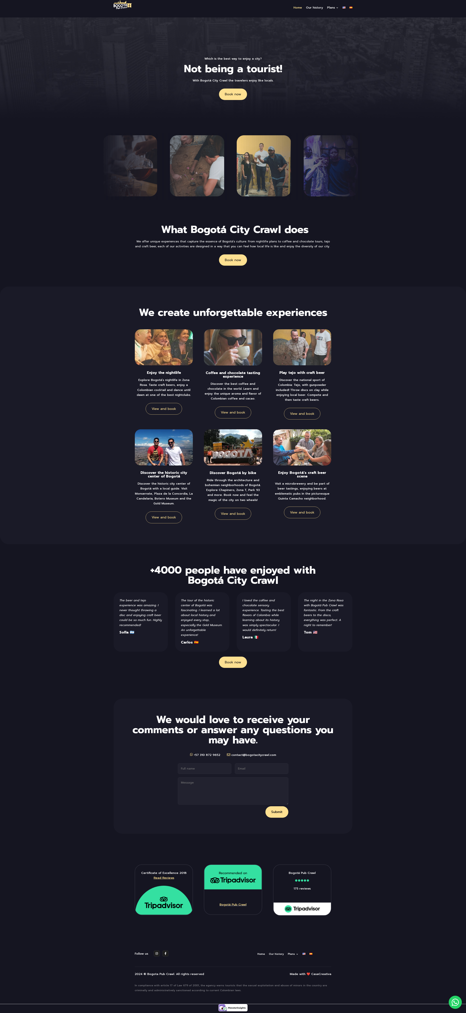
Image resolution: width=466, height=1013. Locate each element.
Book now (233, 94)
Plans (331, 8)
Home (297, 8)
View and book (164, 408)
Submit (277, 811)
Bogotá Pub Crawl (233, 904)
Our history (314, 8)
